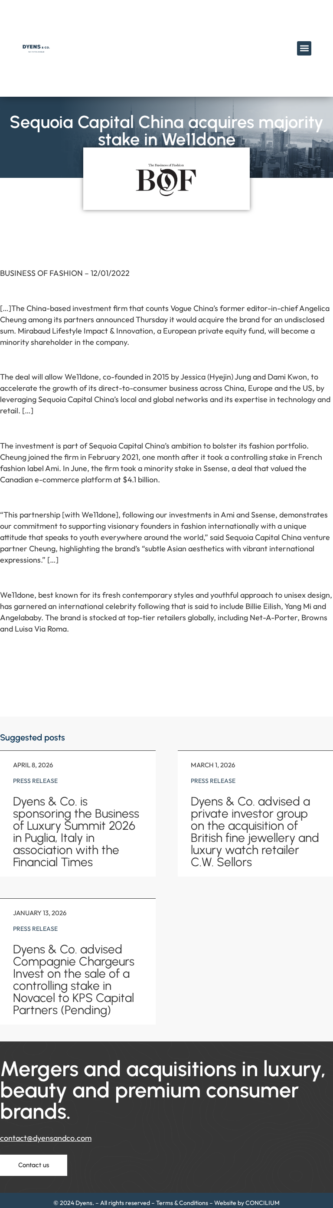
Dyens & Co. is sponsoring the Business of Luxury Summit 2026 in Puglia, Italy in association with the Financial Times (76, 831)
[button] (304, 48)
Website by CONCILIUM (247, 1203)
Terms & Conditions (182, 1203)
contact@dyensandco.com (45, 1138)
